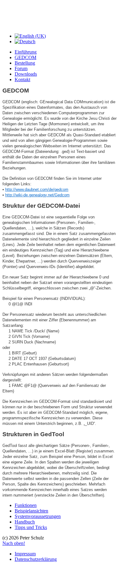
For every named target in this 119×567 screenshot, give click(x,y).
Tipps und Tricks (31, 527)
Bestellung (25, 63)
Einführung (26, 52)
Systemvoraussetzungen (38, 516)
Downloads (26, 74)
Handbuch (25, 521)
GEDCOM (25, 57)
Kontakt (22, 79)
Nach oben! (13, 543)
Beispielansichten (31, 510)
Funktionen (26, 505)
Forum (21, 68)
